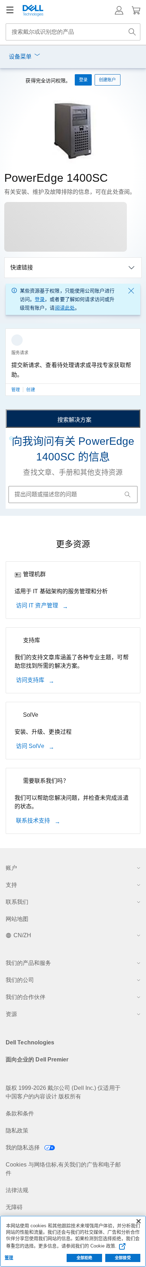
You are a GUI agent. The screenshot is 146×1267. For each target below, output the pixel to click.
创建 (30, 389)
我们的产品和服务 (28, 963)
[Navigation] (9, 10)
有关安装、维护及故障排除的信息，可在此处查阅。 (69, 192)
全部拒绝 (84, 1258)
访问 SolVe (31, 746)
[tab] (73, 418)
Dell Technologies (30, 1042)
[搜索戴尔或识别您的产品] (132, 32)
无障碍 (14, 1207)
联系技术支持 (34, 821)
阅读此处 (65, 308)
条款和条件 (20, 1113)
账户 (11, 868)
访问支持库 (31, 680)
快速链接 (21, 267)
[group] (73, 366)
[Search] (127, 494)
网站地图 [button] (17, 919)
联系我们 (17, 902)
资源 (11, 1014)
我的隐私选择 (23, 1148)
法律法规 (17, 1190)
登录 (40, 299)
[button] (119, 10)
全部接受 (122, 1258)
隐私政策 (17, 1130)
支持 (11, 885)
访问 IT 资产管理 (38, 605)
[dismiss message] (131, 290)
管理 (16, 389)
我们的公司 (20, 980)
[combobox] (73, 31)
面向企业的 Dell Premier (37, 1059)
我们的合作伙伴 (25, 997)
